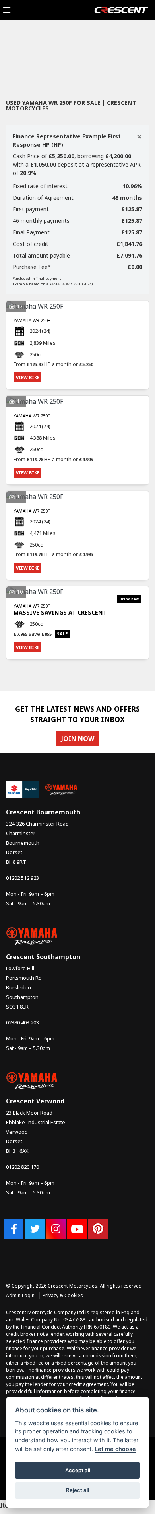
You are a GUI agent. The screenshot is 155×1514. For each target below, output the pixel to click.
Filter (128, 42)
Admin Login (20, 1295)
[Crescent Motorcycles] (121, 9)
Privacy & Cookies (63, 1295)
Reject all (77, 1490)
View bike (27, 377)
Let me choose (115, 1448)
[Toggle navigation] (6, 10)
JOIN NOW (77, 738)
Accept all (77, 1470)
